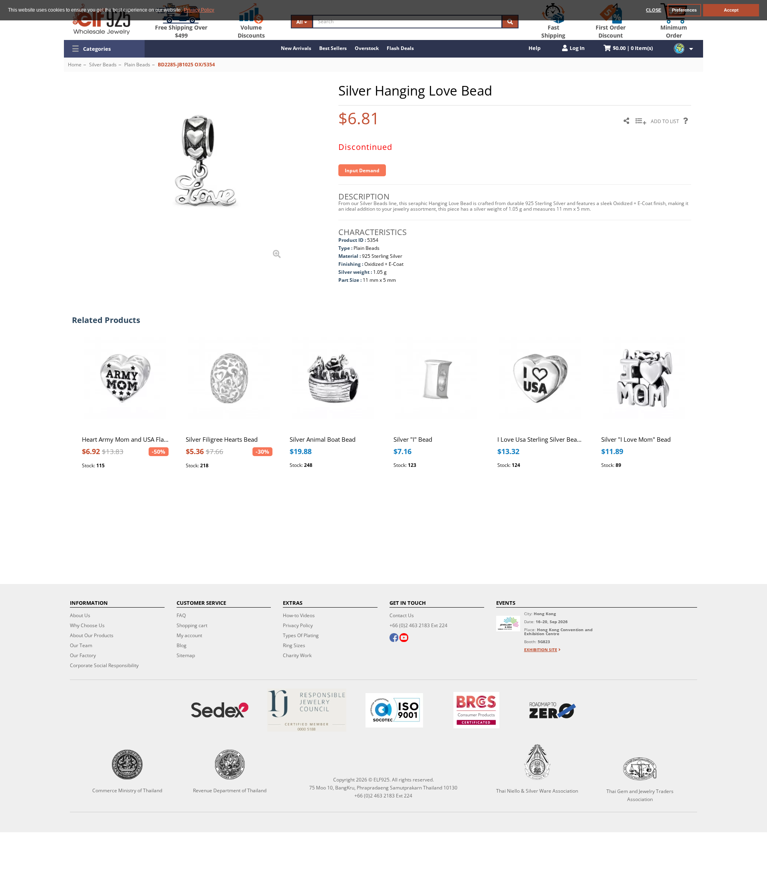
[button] (104, 49)
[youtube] (403, 638)
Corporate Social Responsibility (104, 665)
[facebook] (393, 638)
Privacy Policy (298, 625)
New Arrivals (296, 48)
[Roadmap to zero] (552, 710)
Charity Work (297, 655)
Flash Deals (400, 48)
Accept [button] (731, 10)
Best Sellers (333, 48)
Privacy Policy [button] (199, 10)
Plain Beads (137, 64)
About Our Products (91, 635)
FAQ (181, 615)
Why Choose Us (87, 625)
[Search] (510, 21)
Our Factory (83, 655)
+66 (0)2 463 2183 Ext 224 (418, 625)
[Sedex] (219, 710)
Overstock (367, 48)
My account (189, 635)
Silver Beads (103, 64)
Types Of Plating (301, 635)
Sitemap (186, 655)
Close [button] (653, 10)
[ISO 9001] (394, 710)
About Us (80, 615)
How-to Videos (299, 615)
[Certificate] (307, 710)
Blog (182, 645)
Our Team (81, 645)
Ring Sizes (294, 645)
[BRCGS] (476, 710)
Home (74, 64)
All (300, 21)
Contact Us (401, 615)
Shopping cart (192, 625)
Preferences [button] (684, 10)
